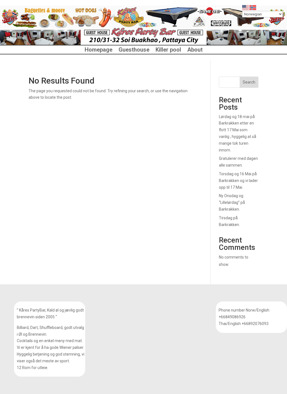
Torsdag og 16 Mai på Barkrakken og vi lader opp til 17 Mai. (238, 181)
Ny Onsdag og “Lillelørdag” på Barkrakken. (232, 202)
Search (249, 82)
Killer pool (168, 50)
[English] (245, 7)
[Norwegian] (253, 7)
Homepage (98, 50)
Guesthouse (134, 50)
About (195, 50)
